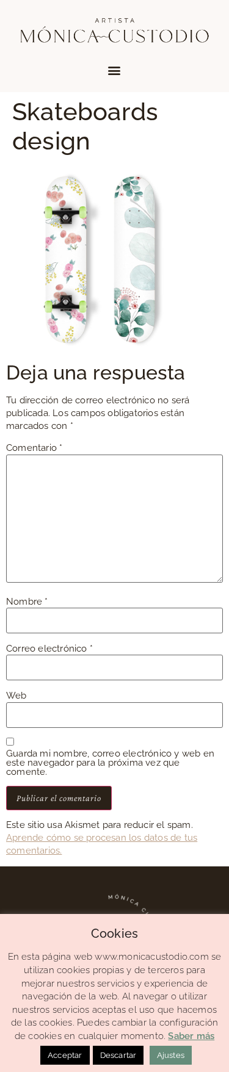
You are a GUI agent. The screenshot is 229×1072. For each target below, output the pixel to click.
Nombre (27, 601)
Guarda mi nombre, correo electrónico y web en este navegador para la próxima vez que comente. (110, 763)
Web (16, 695)
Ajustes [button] (170, 1055)
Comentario (34, 448)
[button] (114, 70)
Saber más (191, 1036)
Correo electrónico (49, 648)
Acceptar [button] (65, 1055)
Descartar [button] (118, 1055)
